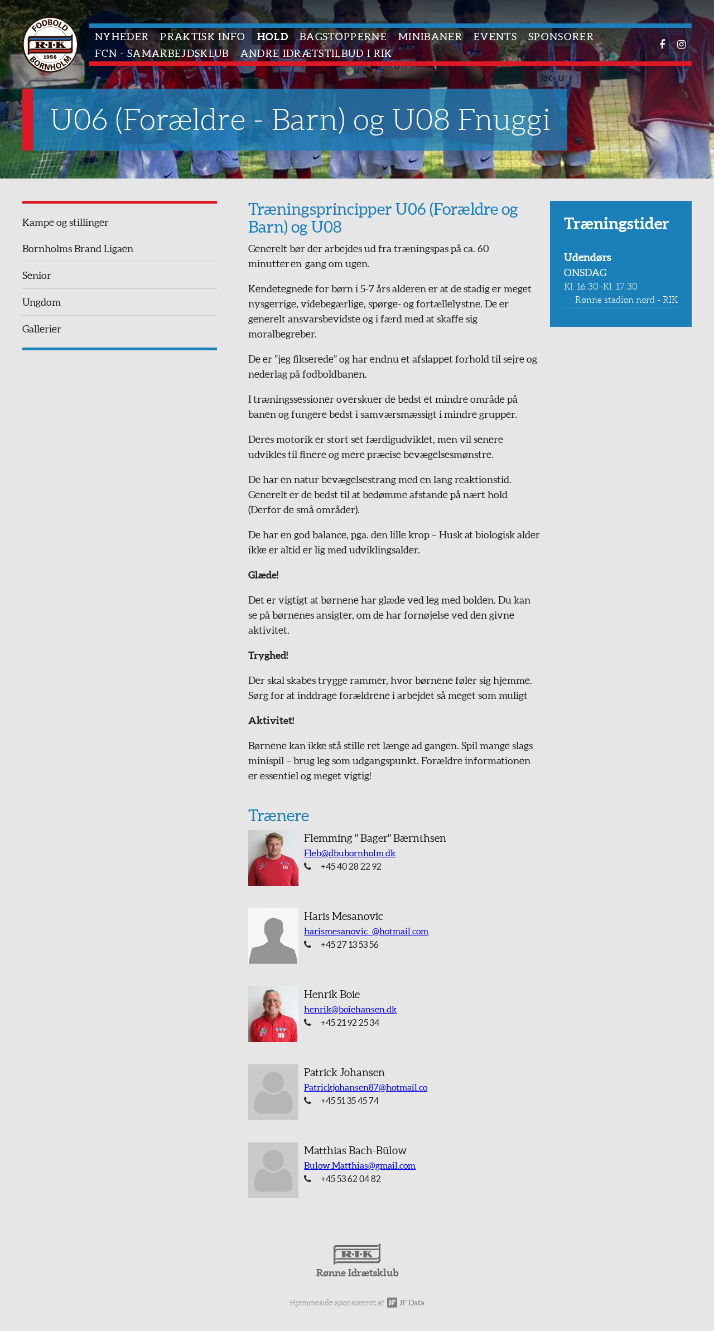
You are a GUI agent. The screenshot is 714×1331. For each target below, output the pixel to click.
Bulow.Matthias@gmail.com (360, 1165)
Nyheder (122, 36)
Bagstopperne (343, 36)
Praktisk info (202, 36)
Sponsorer (561, 36)
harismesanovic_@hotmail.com (366, 931)
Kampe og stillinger (65, 222)
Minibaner (430, 36)
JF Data (410, 1302)
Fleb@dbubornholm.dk (349, 853)
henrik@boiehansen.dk (350, 1009)
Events (495, 36)
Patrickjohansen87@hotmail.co (365, 1087)
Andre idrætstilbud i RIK (316, 53)
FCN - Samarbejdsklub (162, 53)
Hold (272, 36)
